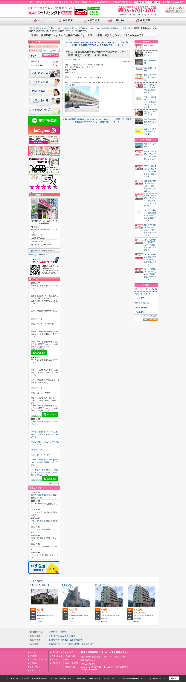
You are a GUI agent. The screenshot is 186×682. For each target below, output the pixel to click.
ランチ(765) (139, 298)
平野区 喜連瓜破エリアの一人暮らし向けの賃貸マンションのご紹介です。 (44, 434)
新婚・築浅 (70, 656)
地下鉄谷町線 (54, 640)
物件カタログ (35, 670)
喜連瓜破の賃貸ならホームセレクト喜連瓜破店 (104, 652)
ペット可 (69, 652)
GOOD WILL (36, 504)
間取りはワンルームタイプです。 (44, 455)
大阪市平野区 (79, 616)
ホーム (32, 652)
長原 (70, 644)
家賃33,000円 (36, 450)
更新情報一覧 (53, 483)
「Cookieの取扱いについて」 (138, 679)
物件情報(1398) (141, 307)
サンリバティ (36, 546)
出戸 (59, 644)
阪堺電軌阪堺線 (76, 640)
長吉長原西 (88, 616)
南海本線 (64, 640)
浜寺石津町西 (53, 616)
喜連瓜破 (52, 644)
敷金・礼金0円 (72, 663)
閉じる (174, 678)
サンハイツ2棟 (37, 555)
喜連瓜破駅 (105, 619)
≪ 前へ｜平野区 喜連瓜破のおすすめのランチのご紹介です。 (92, 42)
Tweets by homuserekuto (38, 254)
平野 (64, 644)
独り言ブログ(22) (142, 303)
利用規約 (33, 663)
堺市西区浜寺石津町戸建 (41, 495)
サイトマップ (35, 667)
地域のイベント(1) (142, 294)
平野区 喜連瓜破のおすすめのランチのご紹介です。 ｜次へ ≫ (98, 45)
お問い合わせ (56, 652)
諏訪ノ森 (84, 644)
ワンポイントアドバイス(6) (146, 289)
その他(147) (139, 312)
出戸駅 (71, 619)
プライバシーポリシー (38, 659)
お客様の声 (55, 663)
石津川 (76, 644)
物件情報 (76, 59)
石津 (91, 644)
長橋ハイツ (35, 538)
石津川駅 (40, 619)
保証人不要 (70, 667)
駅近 (68, 659)
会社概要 (33, 656)
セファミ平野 (70, 85)
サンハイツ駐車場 (38, 521)
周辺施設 (55, 659)
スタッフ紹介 (56, 656)
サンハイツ (35, 529)
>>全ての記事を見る (149, 316)
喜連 (117, 616)
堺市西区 (45, 616)
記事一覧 (124, 42)
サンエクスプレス (38, 512)
